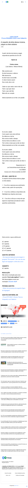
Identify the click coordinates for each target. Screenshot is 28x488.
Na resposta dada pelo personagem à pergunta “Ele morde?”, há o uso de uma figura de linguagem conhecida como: (13, 259)
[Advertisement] (14, 20)
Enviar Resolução (8, 473)
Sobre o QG (8, 475)
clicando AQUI (12, 281)
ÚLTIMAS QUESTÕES (6, 333)
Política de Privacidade (20, 475)
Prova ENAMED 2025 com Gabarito (14, 38)
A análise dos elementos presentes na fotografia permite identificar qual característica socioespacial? (17, 363)
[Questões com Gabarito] (7, 2)
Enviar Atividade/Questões (20, 473)
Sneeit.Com (16, 485)
